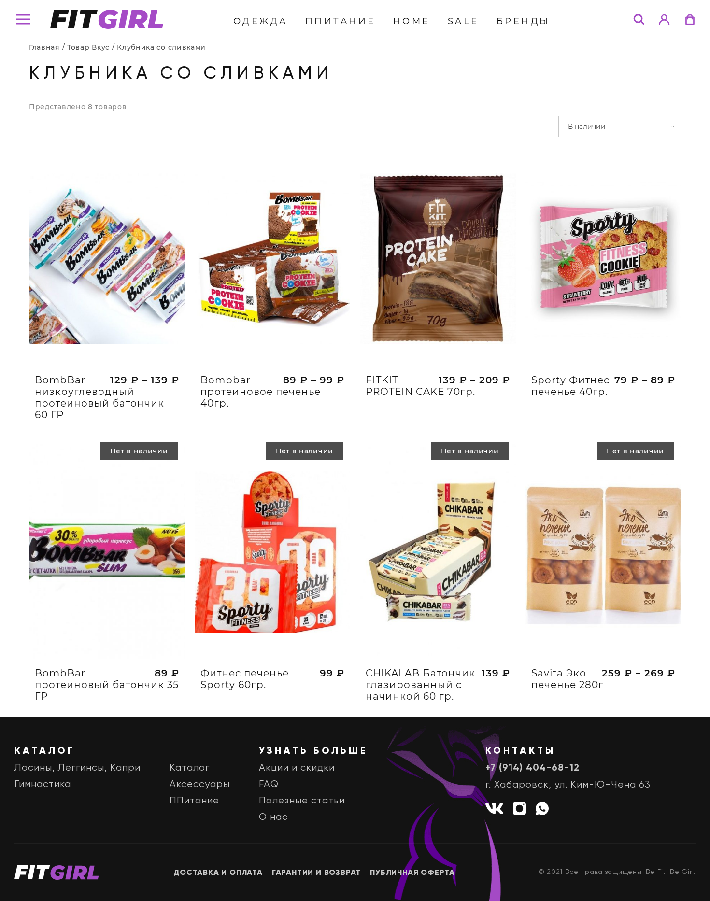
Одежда (260, 21)
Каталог (190, 768)
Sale (463, 21)
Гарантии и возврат (316, 873)
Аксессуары (200, 784)
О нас (273, 817)
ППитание (340, 21)
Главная (44, 47)
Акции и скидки (297, 768)
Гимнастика (42, 784)
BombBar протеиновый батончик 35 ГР (107, 684)
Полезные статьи (302, 801)
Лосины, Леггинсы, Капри (77, 768)
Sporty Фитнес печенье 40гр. (570, 385)
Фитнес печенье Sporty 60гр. (244, 678)
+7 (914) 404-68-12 (532, 768)
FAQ (269, 784)
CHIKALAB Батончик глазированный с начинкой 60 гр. (420, 684)
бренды (524, 21)
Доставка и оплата (218, 873)
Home (411, 21)
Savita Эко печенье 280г (567, 678)
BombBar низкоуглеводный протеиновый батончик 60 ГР (99, 397)
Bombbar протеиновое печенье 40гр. (260, 391)
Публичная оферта (412, 873)
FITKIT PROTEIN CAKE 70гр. (420, 385)
